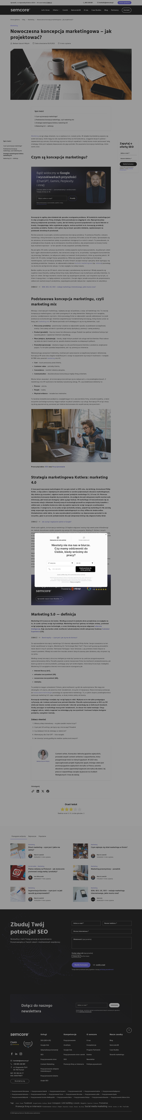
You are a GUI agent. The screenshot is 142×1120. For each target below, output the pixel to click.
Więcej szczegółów (75, 582)
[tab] (58, 539)
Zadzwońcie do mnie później (85, 569)
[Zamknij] (106, 534)
